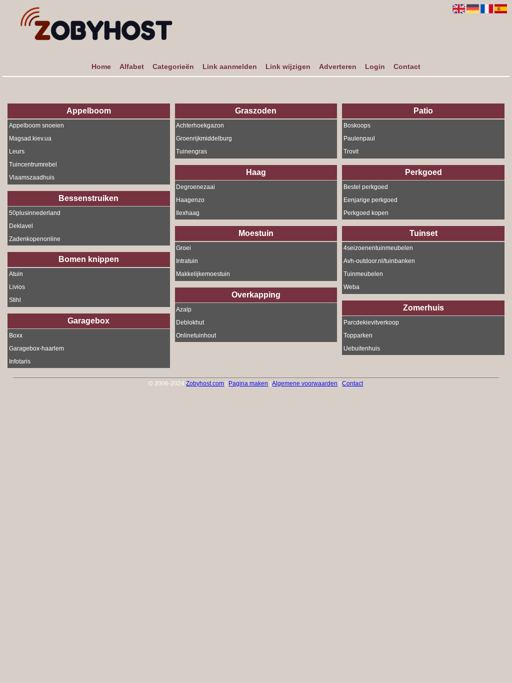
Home (101, 66)
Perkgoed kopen (366, 213)
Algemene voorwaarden (305, 383)
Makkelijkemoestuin (203, 274)
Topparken (358, 335)
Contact (407, 66)
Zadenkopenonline (34, 239)
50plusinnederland (34, 213)
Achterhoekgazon (200, 126)
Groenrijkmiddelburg (204, 139)
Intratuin (187, 261)
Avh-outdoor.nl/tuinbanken (379, 261)
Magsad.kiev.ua (30, 139)
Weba (352, 287)
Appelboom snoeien (36, 126)
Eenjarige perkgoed (371, 200)
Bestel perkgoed (366, 187)
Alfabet (132, 66)
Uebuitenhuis (362, 348)
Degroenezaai (195, 187)
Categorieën (173, 66)
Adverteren (337, 66)
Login (375, 66)
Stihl (15, 300)
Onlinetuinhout (196, 335)
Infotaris (19, 361)
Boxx (15, 335)
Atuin (16, 274)
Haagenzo (190, 200)
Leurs (16, 152)
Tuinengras (191, 152)
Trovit (351, 152)
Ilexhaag (188, 213)
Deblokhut (190, 322)
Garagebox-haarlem (36, 348)
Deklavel (21, 226)
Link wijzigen (288, 66)
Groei (183, 248)
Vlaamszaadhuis (31, 178)
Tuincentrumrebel (33, 165)
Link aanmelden (229, 66)
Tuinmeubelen (363, 274)
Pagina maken (248, 383)
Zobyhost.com (205, 383)
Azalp (184, 309)
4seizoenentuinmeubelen (378, 248)
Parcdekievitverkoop (371, 322)
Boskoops (357, 126)
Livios (17, 287)
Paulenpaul (359, 139)
